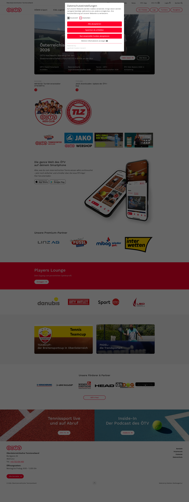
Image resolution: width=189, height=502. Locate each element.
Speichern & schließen (94, 30)
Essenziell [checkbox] (74, 18)
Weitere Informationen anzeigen (93, 41)
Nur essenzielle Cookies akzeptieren (94, 36)
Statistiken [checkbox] (86, 18)
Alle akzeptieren (94, 24)
